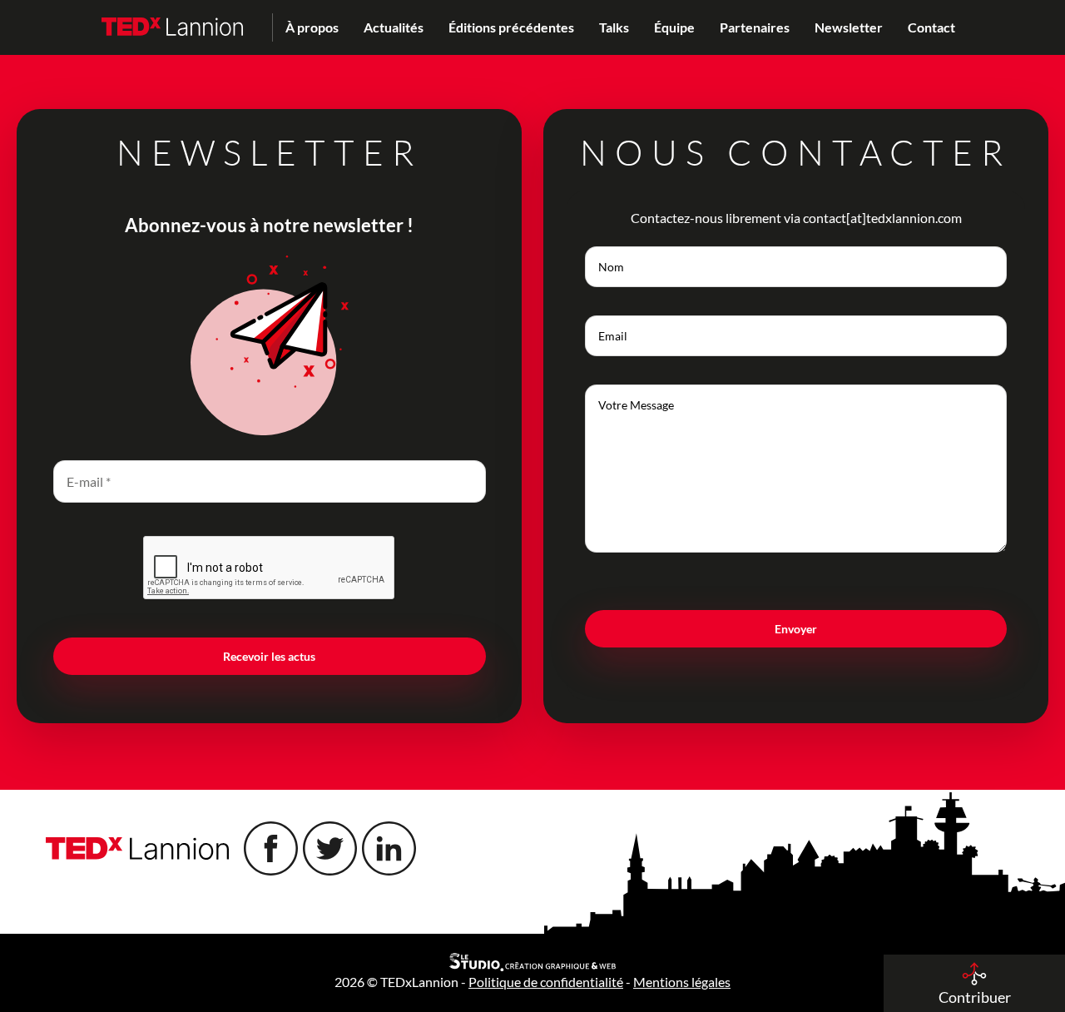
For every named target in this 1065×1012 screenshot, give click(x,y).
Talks (614, 27)
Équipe (674, 27)
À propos (312, 27)
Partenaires (755, 27)
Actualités (394, 27)
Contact (931, 27)
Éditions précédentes (511, 27)
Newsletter (849, 27)
